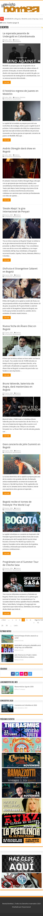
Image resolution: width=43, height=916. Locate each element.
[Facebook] (13, 674)
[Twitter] (17, 674)
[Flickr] (21, 674)
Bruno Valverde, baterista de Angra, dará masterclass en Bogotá (18, 386)
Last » (16, 625)
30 (7, 625)
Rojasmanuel (26, 907)
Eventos (17, 40)
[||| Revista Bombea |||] (21, 7)
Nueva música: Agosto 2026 (24, 687)
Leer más (6, 82)
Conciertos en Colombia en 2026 (26, 705)
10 (38, 623)
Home (4, 23)
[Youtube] (26, 674)
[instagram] (30, 674)
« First (3, 620)
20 (2, 625)
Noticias (22, 97)
